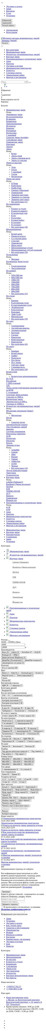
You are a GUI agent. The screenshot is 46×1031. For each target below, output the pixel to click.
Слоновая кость (18, 367)
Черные (14, 466)
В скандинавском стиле (21, 305)
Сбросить (5, 808)
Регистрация (11, 32)
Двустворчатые (12, 971)
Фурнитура (11, 973)
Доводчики (11, 473)
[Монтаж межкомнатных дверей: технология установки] (23, 857)
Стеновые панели (14, 73)
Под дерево (16, 362)
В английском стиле (20, 303)
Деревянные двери (14, 114)
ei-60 (8, 509)
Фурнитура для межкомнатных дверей (23, 54)
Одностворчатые (18, 266)
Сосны (14, 174)
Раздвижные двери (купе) (17, 261)
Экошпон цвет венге (20, 199)
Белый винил (17, 353)
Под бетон (15, 360)
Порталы (10, 64)
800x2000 (15, 289)
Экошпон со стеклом (20, 197)
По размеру (11, 271)
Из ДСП (9, 379)
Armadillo (15, 450)
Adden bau (15, 461)
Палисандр (16, 358)
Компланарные (17, 340)
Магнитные (16, 415)
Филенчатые (16, 176)
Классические (17, 310)
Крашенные (11, 121)
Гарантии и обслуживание (17, 928)
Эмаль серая (16, 156)
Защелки (10, 429)
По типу (9, 321)
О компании (11, 537)
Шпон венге (16, 245)
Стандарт (15, 241)
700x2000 (15, 287)
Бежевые (15, 351)
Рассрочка (10, 937)
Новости (10, 946)
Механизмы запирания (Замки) (19, 411)
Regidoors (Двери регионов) (18, 484)
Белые (14, 153)
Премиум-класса (18, 236)
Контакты (10, 11)
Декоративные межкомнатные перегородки (20, 823)
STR (8, 489)
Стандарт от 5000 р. (14, 397)
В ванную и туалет (14, 962)
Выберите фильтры (19, 808)
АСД (8, 493)
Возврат (9, 932)
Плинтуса (10, 70)
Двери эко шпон (13, 179)
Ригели (9, 443)
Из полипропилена (14, 117)
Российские (11, 381)
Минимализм (17, 317)
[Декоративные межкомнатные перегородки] (21, 818)
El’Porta (14, 183)
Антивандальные (18, 330)
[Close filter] (9, 640)
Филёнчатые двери (14, 399)
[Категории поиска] (2, 46)
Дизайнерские (17, 307)
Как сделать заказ (13, 925)
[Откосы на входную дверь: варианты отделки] (22, 825)
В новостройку (17, 220)
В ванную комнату (19, 211)
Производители (13, 534)
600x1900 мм (16, 278)
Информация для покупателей (14, 914)
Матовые (15, 259)
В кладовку (16, 218)
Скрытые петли (18, 422)
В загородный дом (19, 213)
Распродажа (11, 133)
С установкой (12, 392)
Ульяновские (16, 243)
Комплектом (16, 342)
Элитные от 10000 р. (15, 404)
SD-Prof (9, 487)
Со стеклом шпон (19, 238)
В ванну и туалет (18, 209)
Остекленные (12, 255)
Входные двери (13, 57)
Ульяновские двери (14, 142)
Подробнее (27, 887)
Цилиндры (11, 438)
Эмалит (9, 147)
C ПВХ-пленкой (13, 383)
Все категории (12, 50)
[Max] (6, 85)
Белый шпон (16, 234)
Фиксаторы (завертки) (16, 434)
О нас (8, 13)
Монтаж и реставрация (16, 77)
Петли (9, 418)
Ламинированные (14, 124)
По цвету (10, 346)
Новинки (10, 128)
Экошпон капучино (19, 195)
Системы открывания (15, 431)
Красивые (15, 312)
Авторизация (12, 30)
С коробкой (11, 135)
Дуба (13, 167)
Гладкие (14, 335)
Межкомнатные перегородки (18, 68)
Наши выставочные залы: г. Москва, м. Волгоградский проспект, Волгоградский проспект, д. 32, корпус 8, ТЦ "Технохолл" (24, 1000)
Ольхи (14, 170)
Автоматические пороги (16, 425)
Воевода (9, 496)
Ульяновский (17, 193)
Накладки (10, 441)
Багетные (15, 333)
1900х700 (15, 280)
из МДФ (9, 390)
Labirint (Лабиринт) (14, 482)
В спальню (16, 222)
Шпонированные (13, 229)
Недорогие (11, 126)
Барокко (14, 300)
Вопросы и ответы (14, 935)
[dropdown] (2, 2)
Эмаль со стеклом (19, 160)
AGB (8, 436)
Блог (8, 944)
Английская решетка (20, 328)
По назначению (13, 204)
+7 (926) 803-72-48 (14, 989)
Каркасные (16, 337)
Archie (14, 464)
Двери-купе (11, 969)
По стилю (10, 296)
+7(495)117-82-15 (13, 986)
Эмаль (9, 149)
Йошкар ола (11, 500)
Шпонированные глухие (22, 248)
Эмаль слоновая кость (20, 158)
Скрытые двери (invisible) (17, 137)
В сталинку (16, 225)
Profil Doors (16, 186)
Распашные (11, 131)
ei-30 (8, 507)
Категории (5, 950)
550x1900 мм (16, 275)
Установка (10, 16)
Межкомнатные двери (15, 52)
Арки (8, 61)
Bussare (14, 457)
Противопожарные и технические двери (24, 59)
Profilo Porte (16, 188)
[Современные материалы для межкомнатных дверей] (23, 846)
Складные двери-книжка (17, 395)
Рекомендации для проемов (18, 939)
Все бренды (11, 978)
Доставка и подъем (14, 66)
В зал (13, 215)
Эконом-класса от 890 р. (16, 402)
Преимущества (12, 930)
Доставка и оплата (14, 6)
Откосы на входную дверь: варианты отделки (21, 830)
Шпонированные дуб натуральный (26, 250)
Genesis (14, 452)
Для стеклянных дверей (16, 427)
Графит (14, 356)
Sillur (13, 454)
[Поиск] (30, 82)
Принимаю (6, 892)
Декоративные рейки (15, 75)
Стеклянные (11, 966)
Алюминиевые (17, 326)
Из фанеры (11, 119)
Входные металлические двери (19, 975)
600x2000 (15, 284)
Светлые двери (17, 365)
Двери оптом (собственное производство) (24, 388)
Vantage (14, 459)
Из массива (11, 959)
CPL (8, 385)
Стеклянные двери (14, 140)
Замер (8, 9)
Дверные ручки (13, 445)
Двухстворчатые (18, 268)
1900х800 (15, 282)
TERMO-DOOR (13, 491)
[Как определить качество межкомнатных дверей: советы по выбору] (23, 834)
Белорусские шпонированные (24, 376)
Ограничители (12, 475)
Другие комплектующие (16, 470)
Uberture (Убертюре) (20, 190)
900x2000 (15, 291)
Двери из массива (14, 163)
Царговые (10, 144)
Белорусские (11, 372)
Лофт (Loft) (16, 314)
